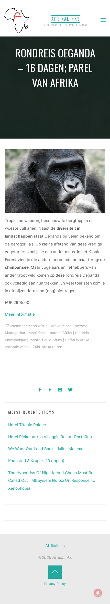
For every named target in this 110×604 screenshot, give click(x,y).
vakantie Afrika (17, 347)
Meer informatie (20, 314)
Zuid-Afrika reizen (47, 347)
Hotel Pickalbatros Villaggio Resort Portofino (50, 436)
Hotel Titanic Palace (27, 424)
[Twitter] (70, 390)
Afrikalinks (65, 19)
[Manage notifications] (98, 593)
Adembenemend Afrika (28, 326)
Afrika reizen (61, 326)
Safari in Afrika (77, 340)
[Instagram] (60, 390)
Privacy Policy (55, 584)
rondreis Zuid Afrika (45, 340)
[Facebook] (40, 390)
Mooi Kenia (38, 333)
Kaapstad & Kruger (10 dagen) (36, 460)
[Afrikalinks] (16, 20)
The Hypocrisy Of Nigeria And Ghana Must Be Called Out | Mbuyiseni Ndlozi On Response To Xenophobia (51, 480)
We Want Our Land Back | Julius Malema (45, 448)
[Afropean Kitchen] (50, 390)
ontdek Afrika (61, 333)
